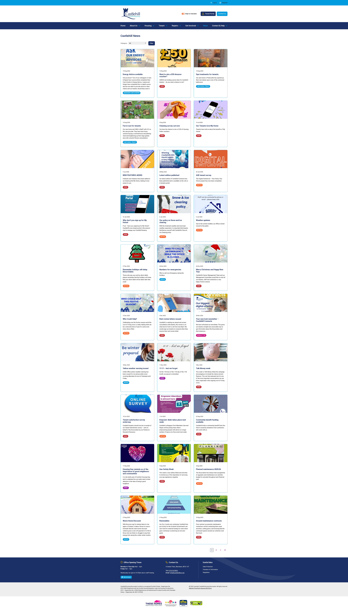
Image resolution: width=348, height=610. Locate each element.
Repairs (175, 26)
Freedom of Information (210, 569)
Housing (148, 26)
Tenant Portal (209, 14)
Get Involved (190, 26)
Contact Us (222, 14)
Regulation (206, 572)
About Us (133, 26)
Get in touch (127, 577)
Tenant (161, 26)
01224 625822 (173, 570)
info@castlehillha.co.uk (177, 573)
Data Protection (208, 566)
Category (124, 43)
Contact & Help (218, 26)
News (205, 26)
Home (123, 26)
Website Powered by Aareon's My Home (200, 588)
